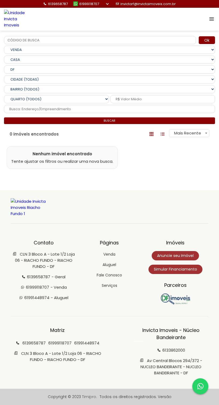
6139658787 (58, 3)
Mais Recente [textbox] (187, 133)
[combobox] (189, 133)
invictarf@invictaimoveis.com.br (148, 3)
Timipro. (89, 396)
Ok (206, 40)
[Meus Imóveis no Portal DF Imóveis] (175, 303)
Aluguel (109, 264)
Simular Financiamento (175, 269)
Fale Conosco (109, 275)
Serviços (109, 285)
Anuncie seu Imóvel (175, 255)
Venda (109, 254)
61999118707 (89, 3)
